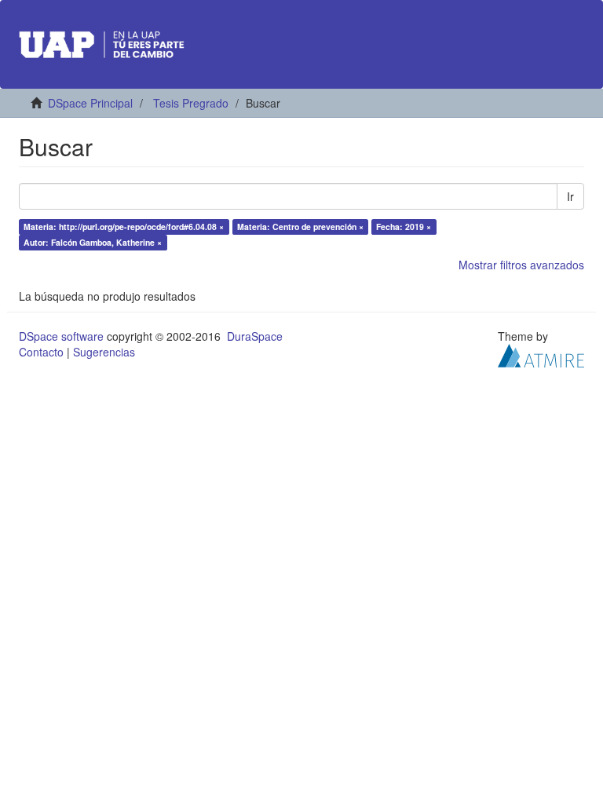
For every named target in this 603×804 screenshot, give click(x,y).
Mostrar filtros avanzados (521, 264)
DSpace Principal (90, 103)
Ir (570, 196)
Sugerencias (104, 352)
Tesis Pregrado (190, 103)
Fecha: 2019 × (403, 226)
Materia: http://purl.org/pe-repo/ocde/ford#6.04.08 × (124, 226)
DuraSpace (255, 336)
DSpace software (61, 336)
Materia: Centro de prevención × (300, 226)
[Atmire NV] (541, 354)
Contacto (41, 352)
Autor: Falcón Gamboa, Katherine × (93, 242)
